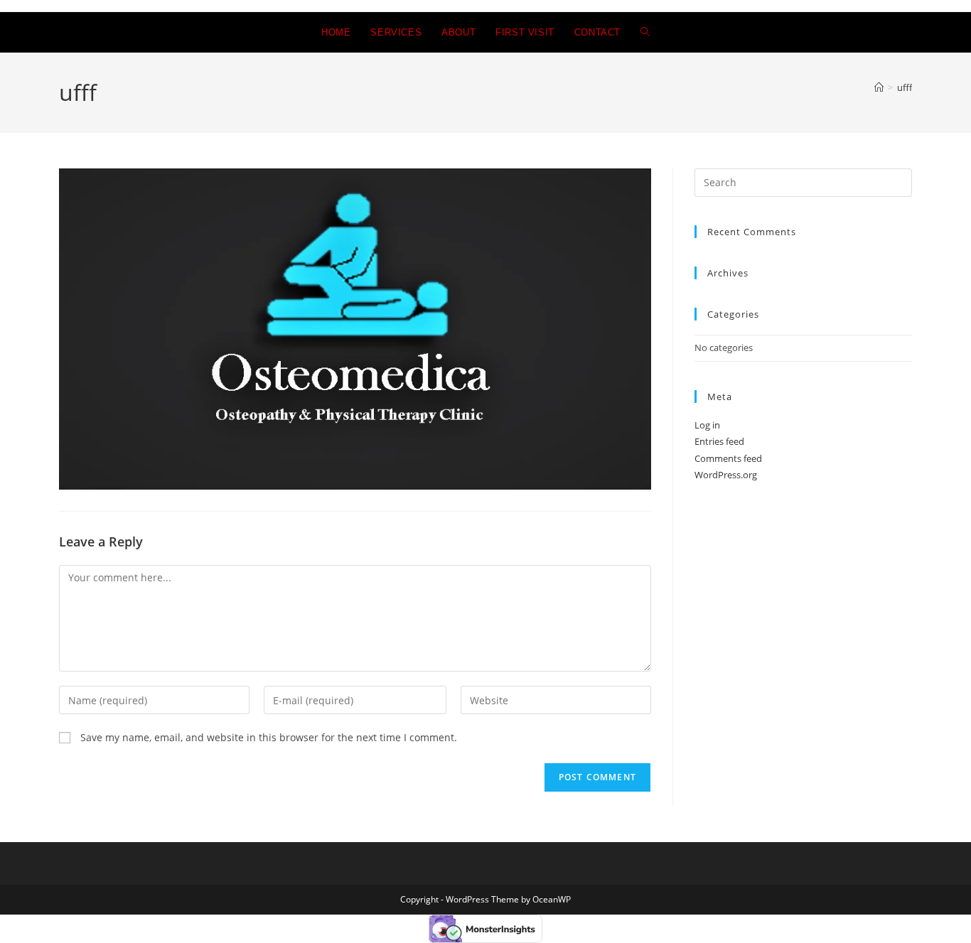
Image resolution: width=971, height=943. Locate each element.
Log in (707, 425)
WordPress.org (725, 474)
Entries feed (719, 441)
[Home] (879, 87)
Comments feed (728, 458)
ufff (904, 87)
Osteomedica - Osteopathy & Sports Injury (166, 32)
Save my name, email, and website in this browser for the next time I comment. (268, 737)
